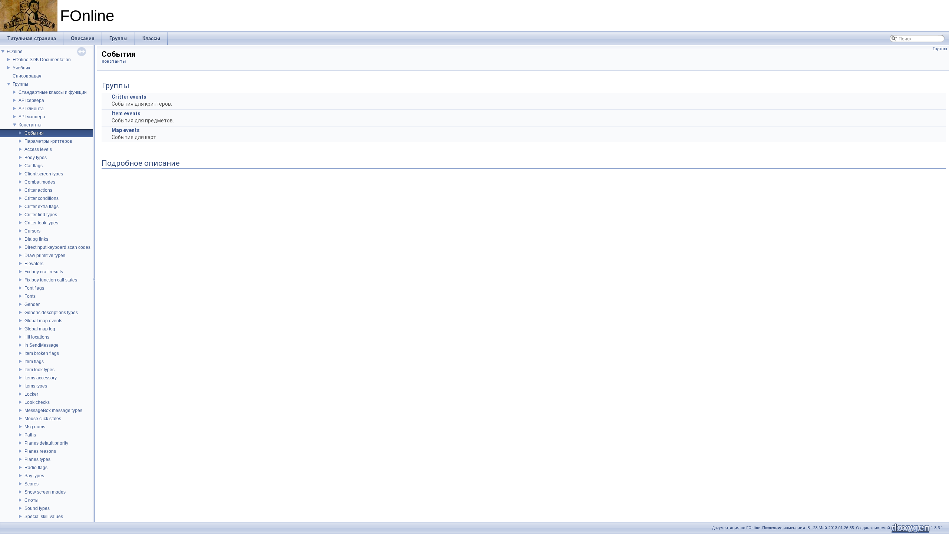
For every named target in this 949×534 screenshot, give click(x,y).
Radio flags (35, 467)
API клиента (31, 108)
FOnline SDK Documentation (42, 59)
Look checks (37, 402)
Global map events (43, 320)
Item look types (39, 369)
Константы (30, 125)
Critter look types (41, 222)
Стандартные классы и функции (53, 92)
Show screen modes (45, 492)
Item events (126, 113)
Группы (20, 84)
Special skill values (43, 516)
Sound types (37, 508)
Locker (31, 394)
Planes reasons (40, 451)
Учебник (21, 67)
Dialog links (36, 239)
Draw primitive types (44, 255)
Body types (35, 157)
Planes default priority (46, 443)
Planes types (37, 459)
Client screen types (43, 174)
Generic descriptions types (51, 312)
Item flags (34, 361)
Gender (32, 304)
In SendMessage (41, 345)
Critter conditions (41, 198)
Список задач (27, 76)
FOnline (15, 51)
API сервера (31, 100)
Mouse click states (42, 418)
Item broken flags (41, 353)
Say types (34, 475)
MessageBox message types (53, 410)
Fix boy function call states (50, 280)
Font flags (34, 288)
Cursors (32, 231)
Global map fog (39, 329)
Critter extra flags (41, 206)
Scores (31, 484)
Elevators (33, 263)
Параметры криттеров (48, 141)
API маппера (32, 116)
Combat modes (39, 182)
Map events (126, 130)
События (34, 133)
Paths (30, 435)
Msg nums (34, 426)
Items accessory (40, 377)
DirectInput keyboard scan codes (57, 247)
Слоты (31, 500)
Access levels (38, 149)
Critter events (129, 97)
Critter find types (40, 214)
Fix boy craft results (43, 271)
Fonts (30, 296)
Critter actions (38, 190)
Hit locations (36, 337)
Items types (35, 386)
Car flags (33, 165)
